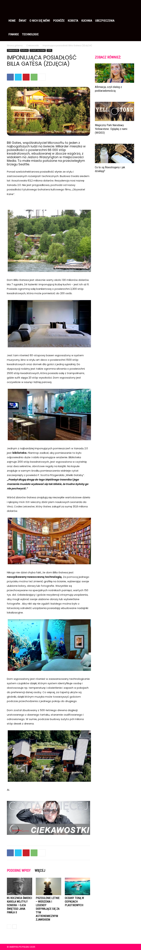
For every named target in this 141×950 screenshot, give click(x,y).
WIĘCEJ (40, 870)
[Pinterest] (26, 77)
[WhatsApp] (34, 77)
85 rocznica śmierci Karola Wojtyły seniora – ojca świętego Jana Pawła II (19, 905)
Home (12, 20)
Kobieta (73, 20)
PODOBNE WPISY (19, 870)
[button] (130, 7)
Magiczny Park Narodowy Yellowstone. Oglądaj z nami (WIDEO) (111, 128)
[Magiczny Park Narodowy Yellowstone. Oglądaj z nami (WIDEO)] (114, 111)
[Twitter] (18, 77)
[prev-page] (9, 926)
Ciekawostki (32, 45)
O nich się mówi (40, 20)
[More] (42, 77)
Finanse (13, 34)
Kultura (24, 50)
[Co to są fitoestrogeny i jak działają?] (114, 153)
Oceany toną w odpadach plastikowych (74, 901)
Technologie (30, 34)
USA (49, 50)
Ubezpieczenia (105, 20)
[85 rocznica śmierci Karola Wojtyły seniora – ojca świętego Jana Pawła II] (19, 886)
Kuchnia (86, 20)
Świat (22, 20)
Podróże (59, 20)
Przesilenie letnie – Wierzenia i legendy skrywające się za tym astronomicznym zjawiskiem (47, 908)
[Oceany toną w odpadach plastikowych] (77, 886)
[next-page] (14, 926)
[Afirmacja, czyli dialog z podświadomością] (114, 73)
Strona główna (15, 45)
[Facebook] (10, 77)
